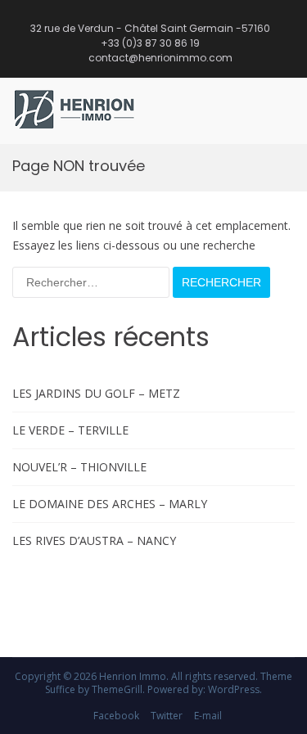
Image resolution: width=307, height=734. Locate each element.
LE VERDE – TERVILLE (70, 430)
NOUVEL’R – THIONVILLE (79, 467)
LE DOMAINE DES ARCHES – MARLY (109, 503)
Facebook (116, 716)
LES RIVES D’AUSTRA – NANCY (94, 540)
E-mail (208, 716)
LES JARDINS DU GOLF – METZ (96, 393)
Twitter (167, 716)
